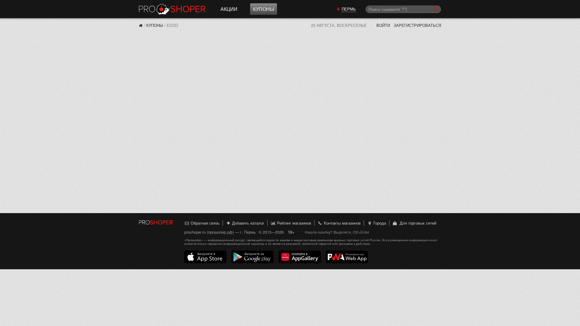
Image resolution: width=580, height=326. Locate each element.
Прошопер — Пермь (172, 9)
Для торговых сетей (416, 223)
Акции (229, 8)
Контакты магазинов (342, 223)
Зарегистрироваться (417, 25)
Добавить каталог (247, 223)
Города (379, 223)
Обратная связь (204, 223)
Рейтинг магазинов (293, 223)
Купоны (263, 8)
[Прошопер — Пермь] (141, 25)
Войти (383, 25)
